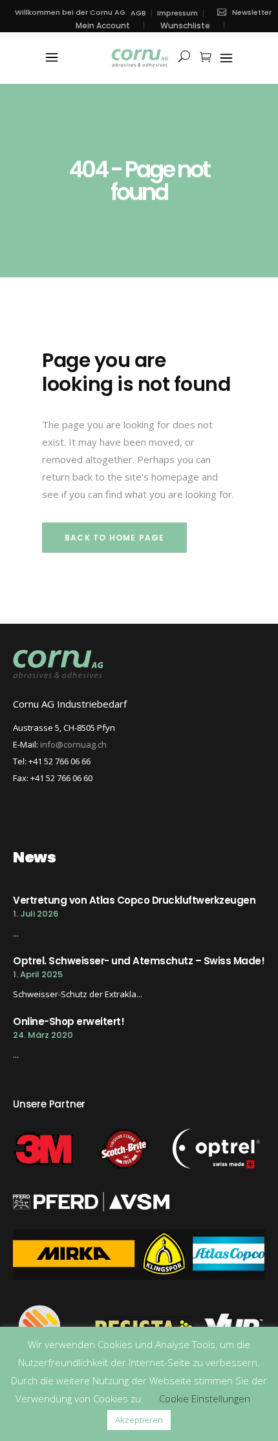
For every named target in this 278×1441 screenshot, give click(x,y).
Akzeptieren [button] (139, 1420)
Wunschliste (185, 25)
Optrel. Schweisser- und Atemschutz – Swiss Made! (138, 961)
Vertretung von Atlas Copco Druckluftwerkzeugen (134, 900)
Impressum (177, 13)
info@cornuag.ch (73, 744)
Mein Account (103, 25)
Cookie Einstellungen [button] (204, 1398)
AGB (138, 13)
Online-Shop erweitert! (68, 1021)
